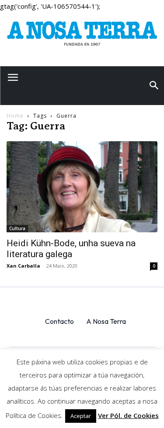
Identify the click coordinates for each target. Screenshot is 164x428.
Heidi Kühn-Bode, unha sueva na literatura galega (71, 248)
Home (15, 115)
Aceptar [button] (80, 416)
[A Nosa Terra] (82, 36)
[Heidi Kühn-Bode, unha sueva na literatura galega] (82, 186)
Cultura (17, 228)
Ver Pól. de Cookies (128, 415)
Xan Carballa (23, 265)
